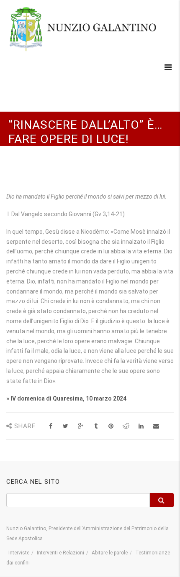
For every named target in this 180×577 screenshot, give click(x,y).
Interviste (18, 553)
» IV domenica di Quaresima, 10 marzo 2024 (66, 398)
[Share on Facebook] (50, 426)
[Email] (156, 426)
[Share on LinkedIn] (141, 426)
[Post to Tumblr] (95, 426)
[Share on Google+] (80, 426)
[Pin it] (110, 426)
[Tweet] (65, 426)
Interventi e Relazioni (60, 553)
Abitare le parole (110, 553)
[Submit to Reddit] (126, 426)
